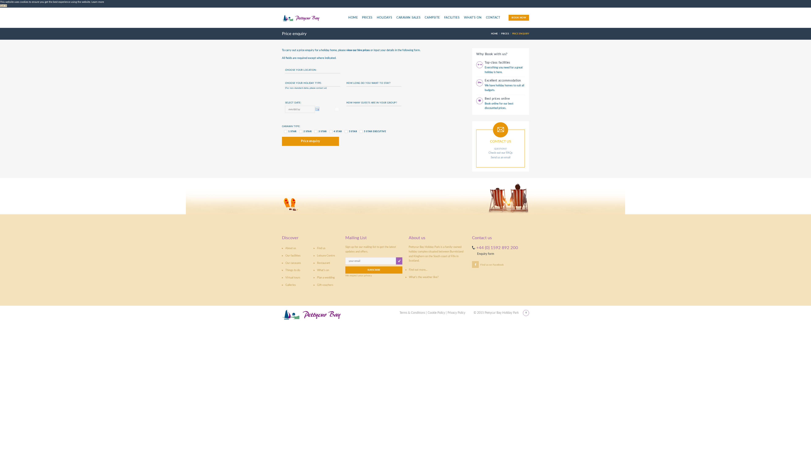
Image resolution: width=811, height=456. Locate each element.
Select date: (293, 103)
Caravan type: (291, 126)
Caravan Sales (408, 17)
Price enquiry (310, 141)
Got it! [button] (3, 5)
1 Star (292, 131)
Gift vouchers (325, 285)
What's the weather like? (424, 277)
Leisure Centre (326, 255)
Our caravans (293, 263)
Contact (493, 17)
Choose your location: (301, 70)
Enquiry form (485, 253)
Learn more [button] (97, 2)
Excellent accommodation (503, 80)
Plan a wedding (326, 277)
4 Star (338, 131)
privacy (368, 275)
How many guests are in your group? (371, 103)
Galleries (290, 285)
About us (290, 248)
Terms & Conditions (412, 312)
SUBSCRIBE (373, 270)
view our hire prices (358, 50)
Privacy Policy (456, 312)
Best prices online (497, 98)
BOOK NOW (519, 17)
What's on (323, 270)
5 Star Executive (375, 131)
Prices (367, 17)
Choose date (317, 109)
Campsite (432, 17)
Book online (492, 103)
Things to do (292, 270)
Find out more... (418, 270)
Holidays (384, 17)
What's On (473, 17)
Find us (321, 248)
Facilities (452, 17)
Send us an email (500, 157)
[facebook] (475, 264)
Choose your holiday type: (303, 83)
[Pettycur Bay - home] (312, 20)
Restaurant (323, 263)
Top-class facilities (497, 62)
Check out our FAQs (501, 153)
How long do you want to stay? (368, 83)
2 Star (307, 131)
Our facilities (293, 255)
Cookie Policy (436, 312)
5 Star (353, 131)
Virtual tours (292, 277)
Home (353, 17)
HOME (494, 34)
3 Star (322, 131)
